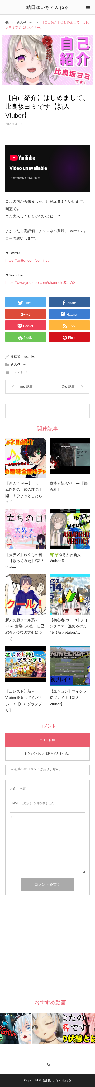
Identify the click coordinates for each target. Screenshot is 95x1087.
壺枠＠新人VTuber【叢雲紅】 (69, 486)
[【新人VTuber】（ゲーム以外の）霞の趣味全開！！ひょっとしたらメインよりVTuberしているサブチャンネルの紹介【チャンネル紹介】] (25, 458)
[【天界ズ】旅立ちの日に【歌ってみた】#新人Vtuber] (25, 529)
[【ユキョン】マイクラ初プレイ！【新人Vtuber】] (70, 666)
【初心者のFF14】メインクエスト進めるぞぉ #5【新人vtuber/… (69, 626)
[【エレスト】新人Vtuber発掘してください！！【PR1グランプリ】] (25, 666)
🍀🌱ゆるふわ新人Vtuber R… (65, 558)
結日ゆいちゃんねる (47, 7)
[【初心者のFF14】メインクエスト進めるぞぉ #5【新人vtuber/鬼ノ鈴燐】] (70, 594)
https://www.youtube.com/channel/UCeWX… (42, 282)
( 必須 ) (18, 788)
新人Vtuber (24, 22)
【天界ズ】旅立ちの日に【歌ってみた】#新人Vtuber (24, 561)
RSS (47, 1064)
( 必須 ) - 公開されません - (33, 803)
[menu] (87, 7)
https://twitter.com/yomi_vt (27, 260)
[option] (16, 1028)
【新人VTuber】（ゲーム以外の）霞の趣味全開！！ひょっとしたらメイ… (24, 492)
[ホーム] (7, 22)
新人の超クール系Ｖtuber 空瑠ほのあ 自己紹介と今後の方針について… (25, 629)
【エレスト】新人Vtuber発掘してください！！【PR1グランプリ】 (23, 700)
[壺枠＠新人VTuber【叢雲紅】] (70, 458)
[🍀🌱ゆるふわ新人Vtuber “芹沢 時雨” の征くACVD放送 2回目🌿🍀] (70, 529)
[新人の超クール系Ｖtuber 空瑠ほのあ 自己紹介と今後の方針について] (25, 594)
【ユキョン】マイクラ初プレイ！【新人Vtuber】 (68, 697)
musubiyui (29, 357)
